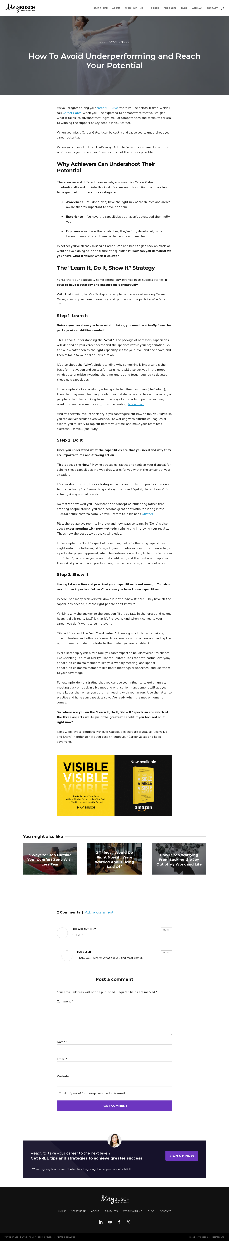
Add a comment (99, 912)
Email (62, 1059)
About (116, 8)
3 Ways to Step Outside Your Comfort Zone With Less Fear (50, 859)
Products (170, 8)
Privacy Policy (28, 1237)
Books (155, 8)
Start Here (100, 8)
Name (62, 1042)
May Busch (84, 951)
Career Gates (72, 113)
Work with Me (132, 1211)
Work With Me (134, 8)
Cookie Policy (45, 1237)
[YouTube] (110, 1222)
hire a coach (136, 404)
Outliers (147, 514)
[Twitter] (128, 1222)
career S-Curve (107, 108)
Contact (212, 8)
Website (63, 1076)
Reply (166, 930)
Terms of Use (11, 1237)
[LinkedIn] (101, 1222)
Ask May (197, 8)
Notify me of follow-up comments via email (94, 1093)
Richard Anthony (84, 929)
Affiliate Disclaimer (65, 1237)
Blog (184, 8)
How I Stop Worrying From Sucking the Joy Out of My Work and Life (179, 859)
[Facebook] (119, 1222)
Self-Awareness (115, 41)
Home (62, 1211)
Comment (65, 1001)
